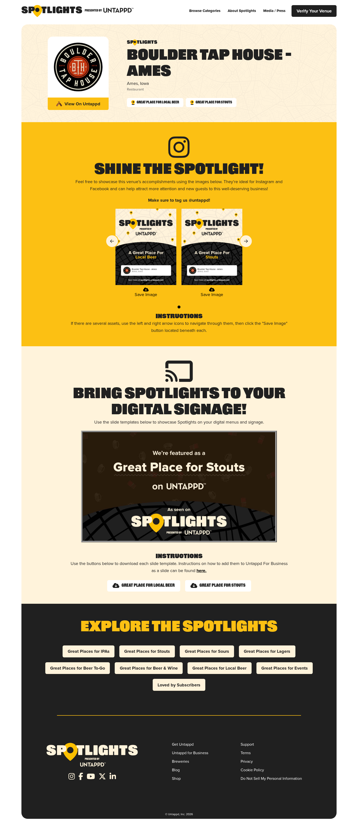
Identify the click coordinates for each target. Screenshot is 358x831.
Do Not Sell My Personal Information (271, 778)
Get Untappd (183, 744)
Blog (176, 770)
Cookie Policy (252, 770)
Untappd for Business (190, 753)
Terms (246, 753)
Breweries (180, 761)
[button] (205, 11)
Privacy (247, 761)
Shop (176, 778)
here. (202, 570)
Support (247, 744)
